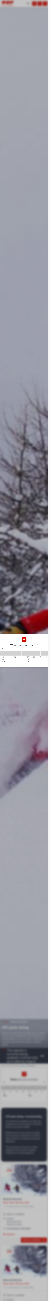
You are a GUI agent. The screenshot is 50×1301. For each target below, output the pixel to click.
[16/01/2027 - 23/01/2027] (44, 653)
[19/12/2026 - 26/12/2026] (18, 653)
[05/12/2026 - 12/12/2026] (6, 653)
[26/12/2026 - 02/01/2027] (25, 653)
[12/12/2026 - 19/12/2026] (12, 653)
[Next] (46, 648)
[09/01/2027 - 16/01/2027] (37, 653)
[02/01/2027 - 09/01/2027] (31, 653)
